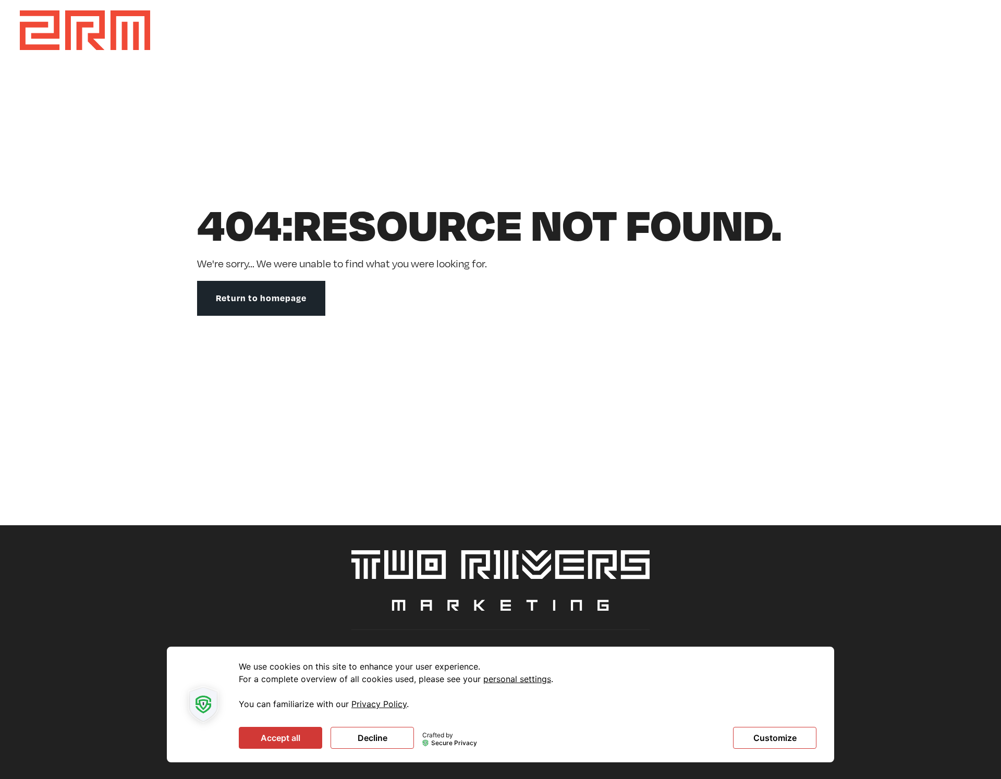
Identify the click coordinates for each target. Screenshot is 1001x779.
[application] (500, 704)
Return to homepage (261, 297)
